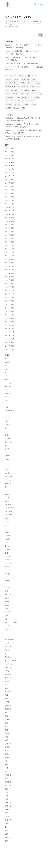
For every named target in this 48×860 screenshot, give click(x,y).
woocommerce (30, 101)
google (7, 473)
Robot (7, 601)
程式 (6, 771)
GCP (6, 463)
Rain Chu (9, 118)
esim (6, 445)
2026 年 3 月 (9, 166)
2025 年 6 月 (9, 186)
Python (34, 94)
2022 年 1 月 (9, 329)
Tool (6, 629)
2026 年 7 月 (9, 152)
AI (6, 76)
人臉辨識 (8, 667)
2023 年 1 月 (9, 287)
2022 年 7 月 (9, 308)
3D (6, 359)
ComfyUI (8, 83)
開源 (23, 108)
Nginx (27, 90)
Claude (16, 79)
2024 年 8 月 (9, 221)
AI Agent (12, 76)
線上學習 (8, 785)
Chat (6, 407)
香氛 (6, 841)
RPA (6, 608)
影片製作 (8, 709)
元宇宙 (7, 671)
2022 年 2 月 (9, 325)
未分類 (7, 747)
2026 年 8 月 (9, 148)
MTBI (7, 522)
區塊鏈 (7, 681)
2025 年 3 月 (9, 197)
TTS (30, 97)
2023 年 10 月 (10, 256)
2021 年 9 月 (9, 342)
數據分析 (8, 733)
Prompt (7, 581)
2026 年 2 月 (9, 169)
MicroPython (9, 508)
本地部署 (8, 108)
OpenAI (15, 94)
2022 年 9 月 (9, 301)
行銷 (6, 792)
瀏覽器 (7, 757)
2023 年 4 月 (9, 276)
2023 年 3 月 (9, 280)
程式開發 (8, 775)
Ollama (7, 549)
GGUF (7, 466)
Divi (6, 428)
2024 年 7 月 (9, 224)
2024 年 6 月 (9, 228)
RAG (6, 591)
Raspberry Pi (10, 97)
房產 (6, 723)
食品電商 (8, 837)
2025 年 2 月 (9, 200)
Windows (20, 101)
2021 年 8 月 (9, 346)
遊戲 (6, 823)
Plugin (27, 94)
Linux (32, 87)
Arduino (8, 383)
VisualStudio (9, 639)
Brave (7, 397)
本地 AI (33, 104)
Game (7, 459)
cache (34, 76)
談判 (6, 813)
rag (40, 94)
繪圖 (6, 789)
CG (6, 404)
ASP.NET (8, 386)
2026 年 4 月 (9, 162)
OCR (6, 542)
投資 (6, 726)
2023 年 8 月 (9, 263)
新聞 (6, 740)
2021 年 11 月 (10, 335)
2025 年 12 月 (10, 172)
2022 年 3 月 (9, 322)
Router (7, 605)
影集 (6, 716)
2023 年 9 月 (9, 259)
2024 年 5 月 (9, 231)
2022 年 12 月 (10, 290)
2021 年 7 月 (9, 349)
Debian (7, 424)
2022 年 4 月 (9, 318)
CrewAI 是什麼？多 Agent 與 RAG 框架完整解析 (22, 63)
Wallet (7, 650)
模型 (6, 751)
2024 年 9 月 (9, 218)
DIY (6, 431)
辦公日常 (8, 820)
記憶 (6, 796)
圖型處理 (8, 692)
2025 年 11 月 (10, 176)
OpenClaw (9, 560)
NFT (21, 90)
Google (37, 83)
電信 (6, 827)
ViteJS (7, 643)
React (7, 598)
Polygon (8, 574)
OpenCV (8, 563)
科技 (6, 768)
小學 (6, 698)
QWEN (7, 588)
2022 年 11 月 (10, 294)
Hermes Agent (10, 87)
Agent (7, 369)
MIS (6, 518)
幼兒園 (7, 702)
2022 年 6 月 (9, 311)
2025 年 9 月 (9, 179)
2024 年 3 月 (9, 238)
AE (6, 366)
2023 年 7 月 (9, 266)
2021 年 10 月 (10, 339)
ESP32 (7, 449)
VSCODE (8, 646)
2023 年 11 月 (10, 252)
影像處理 (8, 705)
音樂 (6, 834)
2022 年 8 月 (9, 304)
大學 (6, 695)
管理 (6, 778)
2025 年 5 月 (9, 190)
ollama (8, 94)
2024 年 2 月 (9, 242)
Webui (13, 101)
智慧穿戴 (8, 744)
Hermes (8, 480)
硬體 (6, 764)
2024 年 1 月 (9, 245)
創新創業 (8, 674)
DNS (6, 435)
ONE (6, 553)
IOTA (6, 490)
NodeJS (7, 536)
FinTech (8, 456)
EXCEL (7, 452)
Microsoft (14, 90)
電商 (6, 830)
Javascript (8, 494)
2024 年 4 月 (9, 235)
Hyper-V (8, 483)
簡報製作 (8, 782)
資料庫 (7, 816)
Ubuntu (36, 97)
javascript (25, 87)
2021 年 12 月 (10, 332)
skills (6, 615)
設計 (6, 799)
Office (7, 546)
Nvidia (34, 90)
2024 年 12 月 (10, 207)
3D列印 (7, 362)
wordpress (9, 104)
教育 (6, 730)
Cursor (16, 83)
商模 (6, 685)
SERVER (7, 612)
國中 (6, 688)
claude (7, 414)
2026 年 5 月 (9, 159)
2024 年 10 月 (10, 214)
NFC (6, 525)
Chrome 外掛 (9, 411)
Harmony (8, 477)
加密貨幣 (8, 678)
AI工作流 (20, 76)
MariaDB (8, 504)
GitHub (30, 83)
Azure (7, 390)
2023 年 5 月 (9, 273)
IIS (6, 487)
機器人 (7, 754)
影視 (6, 712)
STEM (7, 626)
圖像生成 (26, 104)
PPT (6, 577)
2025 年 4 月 (9, 193)
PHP (21, 94)
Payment (8, 567)
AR (6, 379)
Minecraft (8, 515)
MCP (7, 90)
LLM (38, 87)
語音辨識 (8, 810)
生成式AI (16, 108)
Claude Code (25, 79)
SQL (6, 619)
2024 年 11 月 (10, 211)
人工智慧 (17, 104)
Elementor (9, 442)
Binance (8, 393)
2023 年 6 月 (9, 270)
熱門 (6, 761)
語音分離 (8, 803)
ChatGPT (8, 79)
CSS (6, 421)
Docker (23, 83)
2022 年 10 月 (10, 297)
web (7, 101)
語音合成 (8, 806)
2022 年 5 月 (9, 315)
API (6, 376)
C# (6, 400)
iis (18, 87)
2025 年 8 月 (9, 183)
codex (33, 79)
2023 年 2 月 (9, 283)
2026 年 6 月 (9, 155)
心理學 (7, 719)
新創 (6, 737)
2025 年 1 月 (9, 204)
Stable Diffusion (21, 97)
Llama (7, 501)
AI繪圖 (28, 76)
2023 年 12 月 (10, 249)
